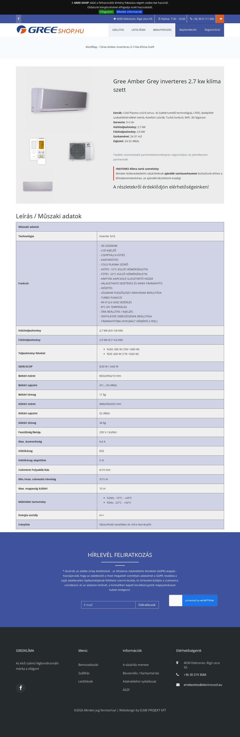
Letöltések (85, 681)
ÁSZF (126, 690)
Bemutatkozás (162, 29)
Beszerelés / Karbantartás (141, 673)
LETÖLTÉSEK (139, 29)
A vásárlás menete (136, 665)
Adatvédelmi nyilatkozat (139, 681)
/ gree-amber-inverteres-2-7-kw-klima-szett (126, 47)
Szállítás (118, 29)
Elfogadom (106, 11)
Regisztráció (212, 29)
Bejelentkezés (188, 29)
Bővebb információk (129, 11)
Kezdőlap (91, 47)
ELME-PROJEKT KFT (153, 710)
